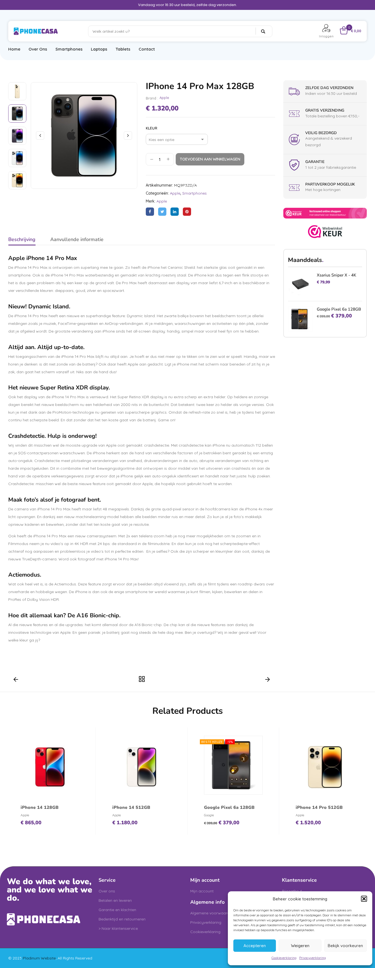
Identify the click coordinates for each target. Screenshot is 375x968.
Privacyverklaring (312, 958)
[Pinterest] (187, 212)
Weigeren (300, 945)
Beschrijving (21, 239)
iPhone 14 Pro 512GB (319, 807)
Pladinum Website (39, 958)
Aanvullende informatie (76, 239)
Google (209, 815)
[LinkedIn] (174, 212)
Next (267, 681)
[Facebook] (150, 212)
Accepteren (255, 945)
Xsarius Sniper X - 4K (336, 275)
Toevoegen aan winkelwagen (210, 159)
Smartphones (194, 193)
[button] (364, 898)
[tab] (21, 240)
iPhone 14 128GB (39, 807)
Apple (164, 97)
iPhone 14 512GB (131, 807)
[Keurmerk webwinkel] (325, 228)
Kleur (151, 128)
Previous (15, 681)
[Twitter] (162, 212)
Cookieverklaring (284, 958)
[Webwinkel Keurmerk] (325, 210)
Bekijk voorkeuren (345, 945)
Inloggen (326, 36)
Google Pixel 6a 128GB (339, 309)
